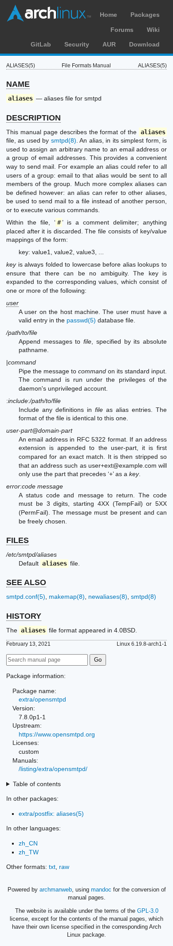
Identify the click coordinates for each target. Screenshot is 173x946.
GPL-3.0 (147, 910)
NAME (18, 84)
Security (76, 44)
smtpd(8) (63, 140)
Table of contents (37, 783)
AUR (109, 44)
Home (108, 14)
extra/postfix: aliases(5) (51, 813)
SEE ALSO (26, 582)
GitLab (41, 44)
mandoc (101, 889)
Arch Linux (49, 13)
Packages (145, 14)
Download (144, 44)
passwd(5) (81, 320)
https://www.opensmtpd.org (57, 734)
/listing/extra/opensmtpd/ (53, 768)
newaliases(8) (107, 596)
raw (64, 866)
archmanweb (55, 889)
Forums (122, 29)
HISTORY (23, 616)
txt (52, 866)
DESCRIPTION (33, 117)
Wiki (153, 29)
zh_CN (28, 843)
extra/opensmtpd (42, 699)
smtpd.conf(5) (25, 596)
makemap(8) (67, 596)
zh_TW (29, 852)
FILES (17, 540)
